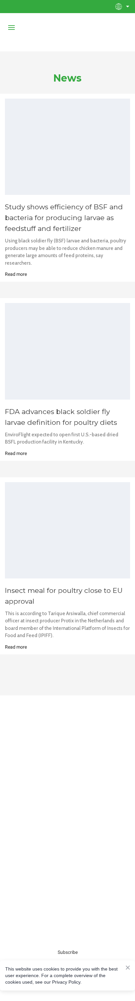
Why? (67, 828)
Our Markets (67, 888)
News (68, 806)
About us (67, 781)
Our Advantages (67, 840)
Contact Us (67, 853)
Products (67, 875)
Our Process (67, 793)
